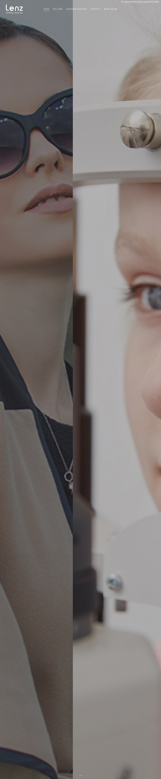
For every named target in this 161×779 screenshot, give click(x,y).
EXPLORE (19, 402)
